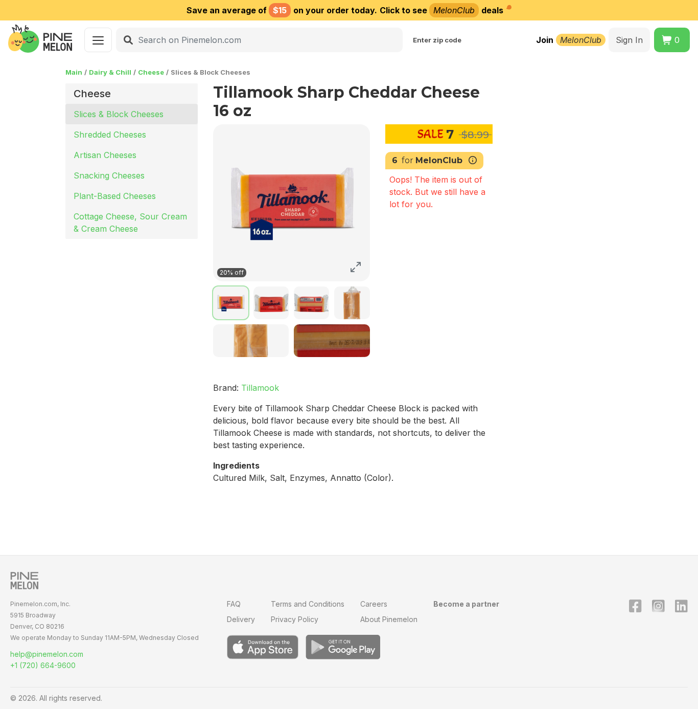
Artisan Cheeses (105, 155)
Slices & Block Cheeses (119, 114)
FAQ (234, 604)
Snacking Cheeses (109, 175)
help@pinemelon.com (46, 654)
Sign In (629, 40)
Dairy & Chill (110, 72)
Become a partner (466, 604)
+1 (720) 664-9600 (43, 665)
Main (73, 72)
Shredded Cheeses (110, 134)
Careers (373, 604)
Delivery (241, 619)
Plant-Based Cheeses (115, 196)
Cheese (151, 72)
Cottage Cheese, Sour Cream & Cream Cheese (130, 222)
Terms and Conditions (307, 604)
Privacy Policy (294, 619)
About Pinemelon (388, 619)
